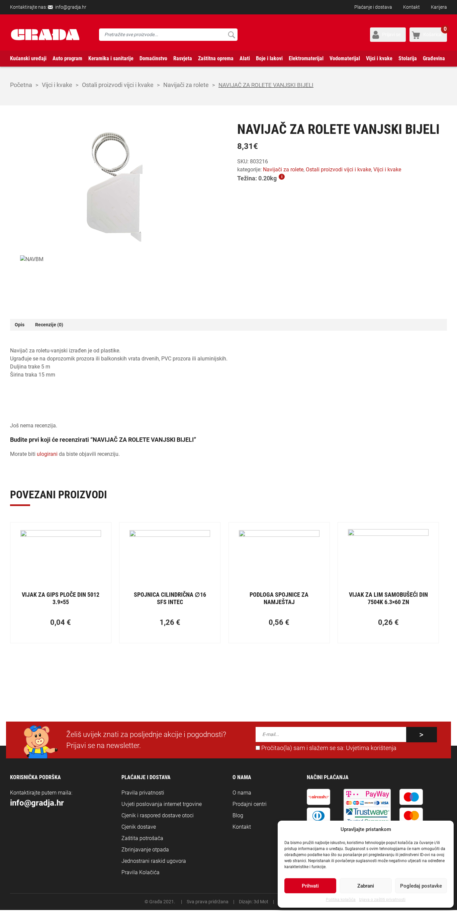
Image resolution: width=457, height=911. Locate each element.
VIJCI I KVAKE (57, 84)
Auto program (67, 58)
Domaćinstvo (153, 58)
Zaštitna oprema (216, 58)
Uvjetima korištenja (371, 748)
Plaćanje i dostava (373, 7)
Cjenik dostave (138, 827)
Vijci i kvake (379, 58)
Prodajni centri (250, 804)
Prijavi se (391, 34)
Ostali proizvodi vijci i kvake (118, 84)
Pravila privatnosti (142, 793)
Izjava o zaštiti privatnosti (382, 899)
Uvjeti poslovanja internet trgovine (161, 804)
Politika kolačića (341, 899)
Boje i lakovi (269, 58)
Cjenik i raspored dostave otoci (157, 815)
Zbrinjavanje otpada (145, 849)
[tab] (19, 325)
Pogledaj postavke (421, 886)
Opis (19, 324)
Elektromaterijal (306, 58)
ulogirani (47, 454)
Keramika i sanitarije (110, 58)
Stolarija (407, 58)
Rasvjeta (182, 58)
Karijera (439, 7)
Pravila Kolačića (140, 872)
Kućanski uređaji (28, 58)
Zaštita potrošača (142, 838)
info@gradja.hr (70, 7)
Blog (238, 815)
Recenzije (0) (49, 324)
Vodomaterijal (345, 58)
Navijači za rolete (186, 84)
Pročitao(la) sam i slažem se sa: (328, 748)
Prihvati (310, 886)
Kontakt (411, 7)
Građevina (434, 58)
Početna (21, 84)
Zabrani (365, 886)
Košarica (435, 32)
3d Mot (261, 901)
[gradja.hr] (45, 34)
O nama (242, 793)
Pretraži (231, 34)
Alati (245, 58)
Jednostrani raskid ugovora (153, 861)
